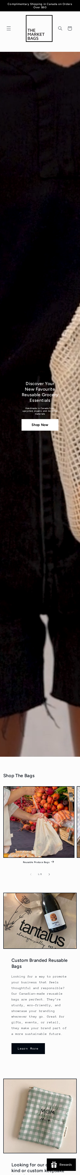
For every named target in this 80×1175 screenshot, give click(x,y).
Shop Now (40, 425)
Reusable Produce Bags (36, 862)
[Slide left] (30, 874)
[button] (8, 28)
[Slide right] (49, 874)
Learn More (28, 1048)
